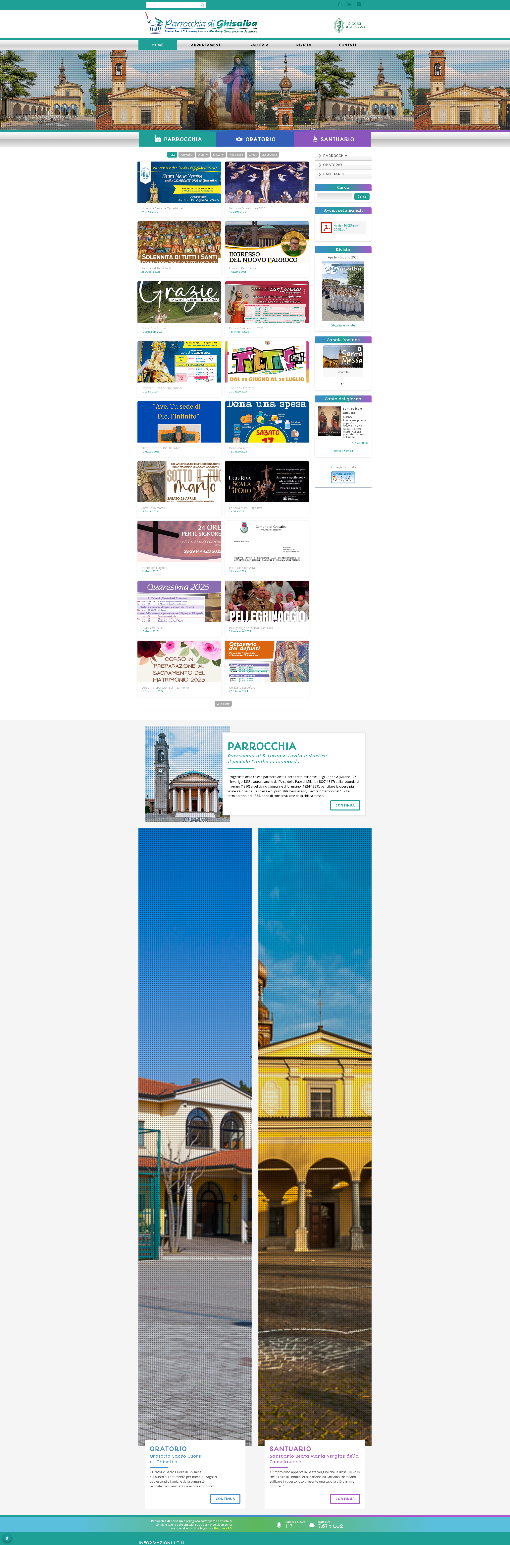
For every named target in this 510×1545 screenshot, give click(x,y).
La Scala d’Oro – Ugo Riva (245, 508)
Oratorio (203, 154)
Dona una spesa (239, 448)
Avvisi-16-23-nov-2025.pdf (347, 227)
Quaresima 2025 (152, 628)
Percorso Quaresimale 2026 (247, 208)
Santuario (218, 154)
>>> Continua (360, 443)
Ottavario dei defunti (242, 687)
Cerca (362, 196)
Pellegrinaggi (236, 154)
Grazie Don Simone (154, 328)
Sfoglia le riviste (343, 325)
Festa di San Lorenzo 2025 (246, 328)
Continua (345, 805)
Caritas (253, 154)
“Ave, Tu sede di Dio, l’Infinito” (160, 448)
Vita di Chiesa (269, 154)
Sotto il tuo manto (153, 508)
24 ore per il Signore (154, 568)
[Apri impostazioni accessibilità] (7, 1538)
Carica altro (223, 703)
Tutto (172, 154)
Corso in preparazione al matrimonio (165, 687)
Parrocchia (186, 154)
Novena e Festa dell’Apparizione (162, 208)
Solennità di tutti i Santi (156, 268)
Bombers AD (223, 1528)
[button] (323, 361)
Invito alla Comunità (242, 568)
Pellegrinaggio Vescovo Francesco (251, 628)
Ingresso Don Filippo (242, 268)
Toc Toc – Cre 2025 (242, 388)
